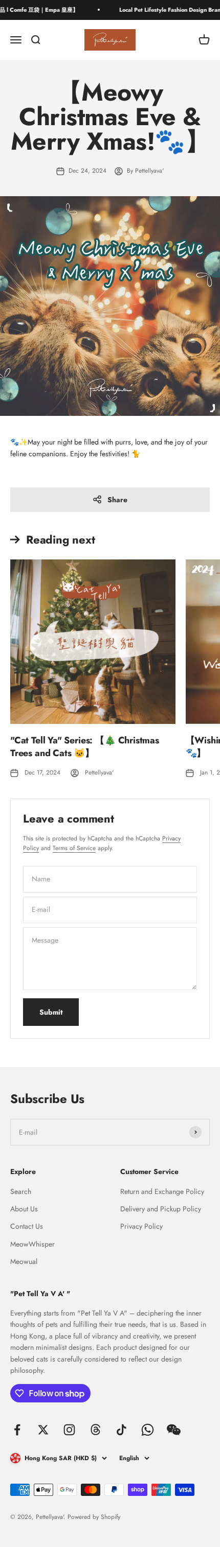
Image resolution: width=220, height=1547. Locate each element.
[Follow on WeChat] (174, 1430)
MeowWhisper (32, 1244)
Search (20, 1191)
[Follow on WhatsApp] (148, 1430)
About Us (24, 1209)
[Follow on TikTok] (121, 1430)
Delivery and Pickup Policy (160, 1209)
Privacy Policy (141, 1226)
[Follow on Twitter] (43, 1430)
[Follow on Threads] (95, 1430)
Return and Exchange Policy (162, 1191)
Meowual (23, 1261)
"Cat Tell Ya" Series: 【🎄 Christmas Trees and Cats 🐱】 (84, 747)
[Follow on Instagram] (69, 1430)
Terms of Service (74, 848)
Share (117, 500)
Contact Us (26, 1226)
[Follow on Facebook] (17, 1430)
